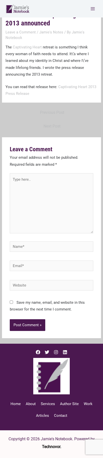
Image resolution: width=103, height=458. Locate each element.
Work (88, 404)
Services (48, 404)
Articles (42, 415)
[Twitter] (47, 352)
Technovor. (51, 446)
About (31, 404)
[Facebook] (38, 352)
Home (15, 404)
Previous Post (52, 112)
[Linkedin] (65, 352)
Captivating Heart (27, 47)
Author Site (69, 404)
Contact (60, 415)
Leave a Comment (21, 32)
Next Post (52, 126)
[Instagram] (56, 352)
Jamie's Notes (51, 32)
